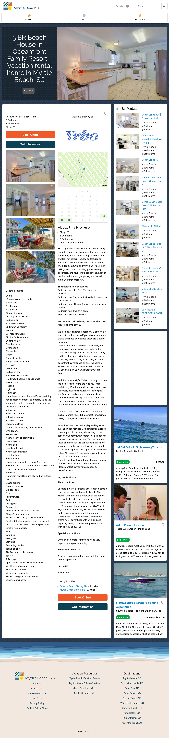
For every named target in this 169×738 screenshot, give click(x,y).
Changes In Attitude (152, 226)
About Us (37, 683)
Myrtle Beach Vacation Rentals (84, 678)
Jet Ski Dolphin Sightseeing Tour (137, 447)
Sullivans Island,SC (132, 723)
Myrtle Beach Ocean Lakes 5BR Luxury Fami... (152, 205)
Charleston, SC (132, 713)
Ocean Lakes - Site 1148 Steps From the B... (152, 247)
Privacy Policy (37, 703)
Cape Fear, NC (132, 688)
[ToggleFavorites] (106, 113)
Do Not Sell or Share (37, 708)
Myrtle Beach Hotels (84, 693)
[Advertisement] (140, 350)
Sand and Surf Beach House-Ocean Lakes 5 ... (152, 181)
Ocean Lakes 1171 (150, 159)
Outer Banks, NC (132, 693)
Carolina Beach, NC (132, 708)
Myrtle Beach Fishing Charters (84, 683)
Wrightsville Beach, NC (132, 703)
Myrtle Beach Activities (84, 688)
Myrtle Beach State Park (72, 589)
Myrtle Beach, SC (132, 678)
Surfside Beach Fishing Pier (74, 586)
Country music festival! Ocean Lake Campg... (152, 139)
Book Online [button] (30, 135)
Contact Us (37, 688)
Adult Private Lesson (130, 525)
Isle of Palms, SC (132, 718)
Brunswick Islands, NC (132, 683)
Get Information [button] (30, 144)
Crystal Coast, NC (132, 698)
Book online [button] (123, 462)
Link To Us (37, 698)
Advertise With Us (37, 693)
